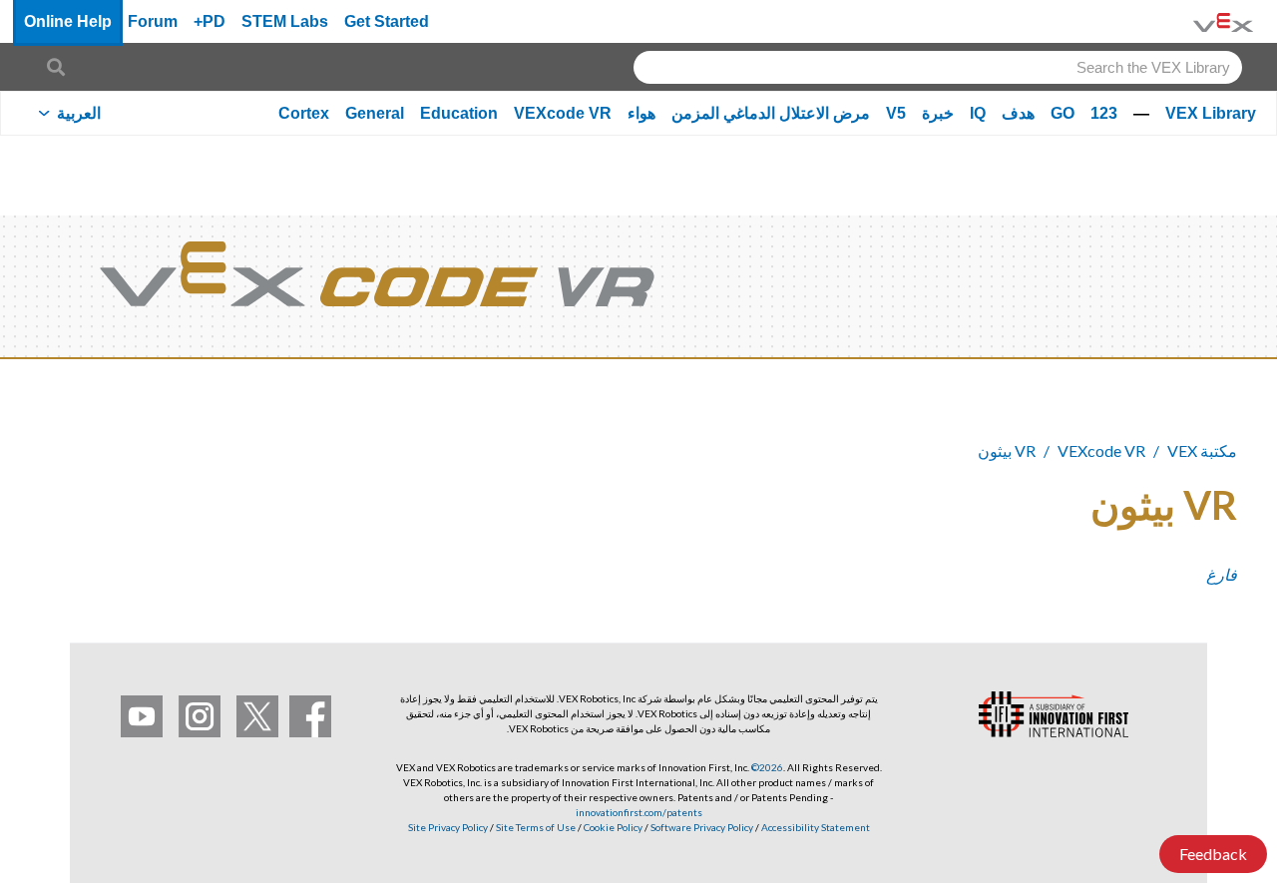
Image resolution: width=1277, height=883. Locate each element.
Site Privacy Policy (448, 827)
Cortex (303, 113)
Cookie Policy (613, 827)
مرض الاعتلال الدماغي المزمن (770, 113)
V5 (896, 113)
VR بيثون (1007, 450)
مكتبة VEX (1202, 450)
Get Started (386, 21)
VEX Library (1210, 113)
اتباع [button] (100, 501)
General (374, 113)
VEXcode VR (563, 113)
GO (1062, 113)
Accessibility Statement (815, 827)
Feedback (1213, 853)
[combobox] (938, 67)
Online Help (68, 21)
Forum (153, 21)
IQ (978, 113)
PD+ (209, 21)
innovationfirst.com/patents (639, 812)
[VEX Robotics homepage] (1223, 21)
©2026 (767, 767)
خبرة (938, 113)
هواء (641, 113)
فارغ (1221, 574)
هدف (1018, 113)
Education (459, 113)
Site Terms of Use (535, 827)
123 (1103, 113)
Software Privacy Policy (701, 827)
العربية (79, 113)
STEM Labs (284, 21)
